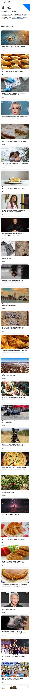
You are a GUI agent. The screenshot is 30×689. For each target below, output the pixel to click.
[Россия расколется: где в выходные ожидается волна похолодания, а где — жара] (15, 439)
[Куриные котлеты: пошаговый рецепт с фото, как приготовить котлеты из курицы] (15, 556)
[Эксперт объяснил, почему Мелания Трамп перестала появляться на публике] (15, 205)
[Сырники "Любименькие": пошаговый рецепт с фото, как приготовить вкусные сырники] (15, 533)
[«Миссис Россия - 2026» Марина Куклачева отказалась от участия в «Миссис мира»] (15, 650)
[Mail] (5, 2)
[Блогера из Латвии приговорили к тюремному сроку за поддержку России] (15, 626)
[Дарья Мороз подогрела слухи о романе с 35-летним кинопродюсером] (15, 112)
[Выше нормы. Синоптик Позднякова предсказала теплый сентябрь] (15, 673)
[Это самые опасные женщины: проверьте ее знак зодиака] (15, 158)
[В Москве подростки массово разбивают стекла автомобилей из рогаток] (15, 41)
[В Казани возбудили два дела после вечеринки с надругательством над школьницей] (15, 275)
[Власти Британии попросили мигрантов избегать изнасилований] (15, 299)
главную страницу (18, 18)
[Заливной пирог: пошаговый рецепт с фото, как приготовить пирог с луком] (15, 580)
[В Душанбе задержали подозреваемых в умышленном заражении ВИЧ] (15, 88)
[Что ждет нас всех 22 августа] (15, 509)
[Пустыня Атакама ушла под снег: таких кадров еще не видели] (15, 369)
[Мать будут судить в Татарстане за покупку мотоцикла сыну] (15, 416)
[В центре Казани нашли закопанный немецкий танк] (15, 252)
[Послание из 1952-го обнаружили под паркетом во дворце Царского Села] (15, 322)
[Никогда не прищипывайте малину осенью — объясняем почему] (15, 486)
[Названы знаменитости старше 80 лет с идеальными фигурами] (15, 603)
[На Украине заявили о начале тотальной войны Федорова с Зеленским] (15, 229)
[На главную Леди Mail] (8, 2)
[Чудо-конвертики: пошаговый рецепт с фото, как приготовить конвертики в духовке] (15, 65)
